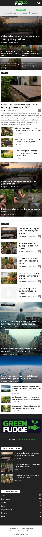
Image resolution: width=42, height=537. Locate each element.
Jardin (3, 495)
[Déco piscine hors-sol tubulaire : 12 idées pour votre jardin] (7, 142)
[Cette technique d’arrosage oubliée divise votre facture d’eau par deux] (7, 154)
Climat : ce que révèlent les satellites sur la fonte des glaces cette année (20, 377)
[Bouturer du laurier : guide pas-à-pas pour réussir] (21, 202)
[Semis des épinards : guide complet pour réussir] (9, 293)
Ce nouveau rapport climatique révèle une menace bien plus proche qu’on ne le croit (26, 388)
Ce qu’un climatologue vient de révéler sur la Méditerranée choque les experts (21, 322)
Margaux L (4, 42)
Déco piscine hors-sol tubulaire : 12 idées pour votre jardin (27, 140)
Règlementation (6, 509)
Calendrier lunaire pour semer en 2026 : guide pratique (20, 38)
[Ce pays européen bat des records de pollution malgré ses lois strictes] (21, 342)
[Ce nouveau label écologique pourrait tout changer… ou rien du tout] (5, 408)
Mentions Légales (27, 528)
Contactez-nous (14, 528)
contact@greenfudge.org (27, 439)
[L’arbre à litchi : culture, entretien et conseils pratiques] (9, 278)
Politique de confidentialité (16, 531)
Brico (3, 517)
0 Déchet (4, 513)
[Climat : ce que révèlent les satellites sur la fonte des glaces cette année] (21, 369)
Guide (3, 506)
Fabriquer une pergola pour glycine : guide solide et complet (27, 129)
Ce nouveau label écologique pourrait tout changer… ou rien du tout (26, 407)
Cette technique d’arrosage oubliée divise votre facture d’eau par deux (25, 153)
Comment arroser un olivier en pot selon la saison (30, 53)
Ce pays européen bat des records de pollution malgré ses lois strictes (18, 349)
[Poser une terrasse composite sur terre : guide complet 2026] (21, 89)
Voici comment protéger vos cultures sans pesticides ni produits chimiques (26, 398)
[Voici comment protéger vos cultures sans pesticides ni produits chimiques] (5, 399)
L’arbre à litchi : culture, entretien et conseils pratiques (21, 13)
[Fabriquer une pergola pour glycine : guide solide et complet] (7, 131)
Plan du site (30, 531)
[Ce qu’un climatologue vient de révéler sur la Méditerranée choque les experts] (21, 315)
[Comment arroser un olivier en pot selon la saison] (9, 263)
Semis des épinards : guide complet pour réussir (29, 66)
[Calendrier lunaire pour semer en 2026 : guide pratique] (21, 30)
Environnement (6, 499)
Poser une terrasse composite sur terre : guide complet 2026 (19, 106)
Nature (3, 502)
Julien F (3, 110)
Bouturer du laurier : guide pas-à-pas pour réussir (9, 53)
